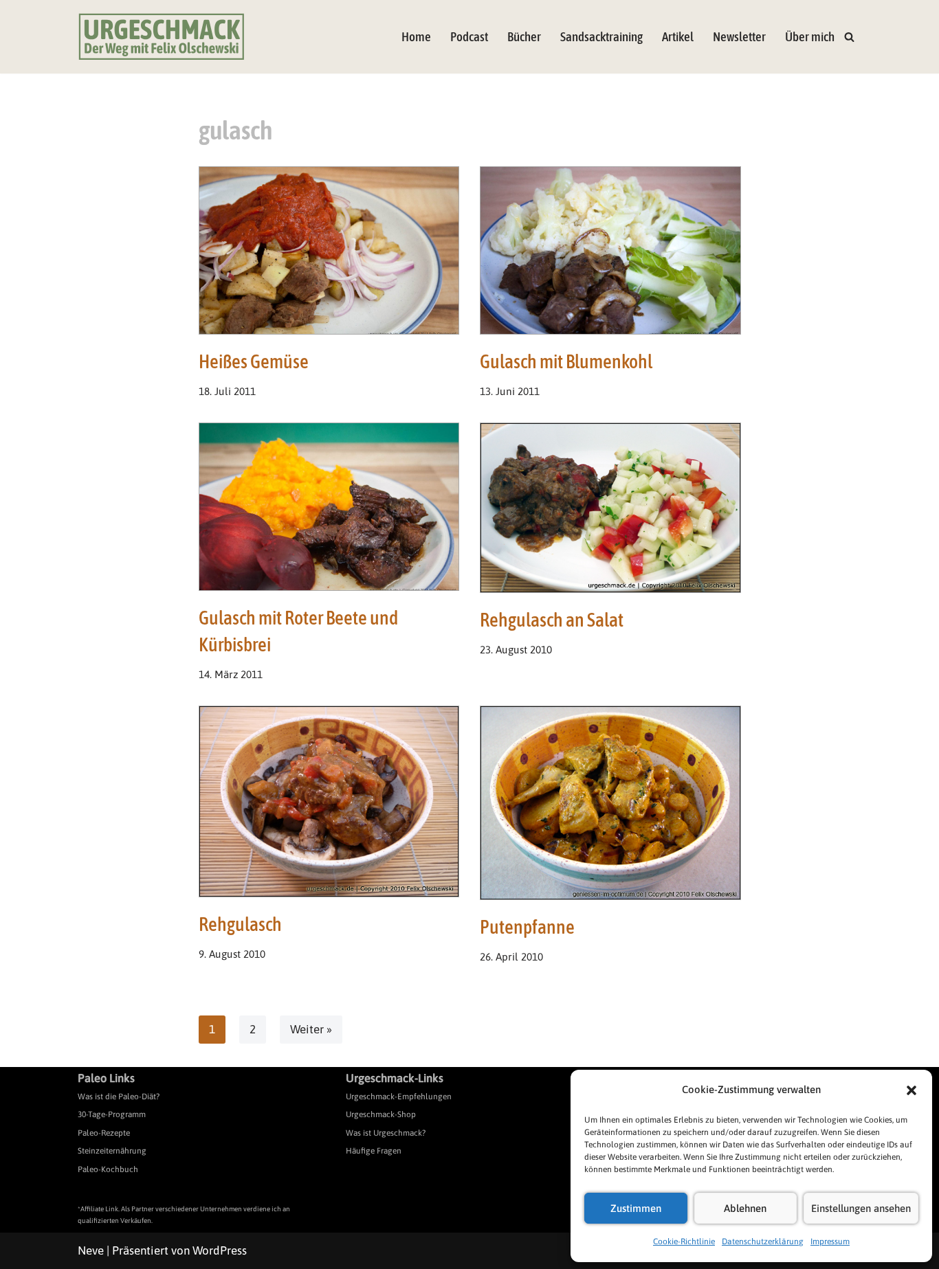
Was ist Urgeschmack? (386, 1133)
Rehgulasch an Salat (551, 620)
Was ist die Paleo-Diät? (118, 1096)
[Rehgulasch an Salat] (610, 508)
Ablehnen (745, 1208)
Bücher (524, 37)
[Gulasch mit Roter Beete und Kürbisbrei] (329, 507)
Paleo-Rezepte (104, 1133)
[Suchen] (849, 37)
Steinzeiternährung (112, 1151)
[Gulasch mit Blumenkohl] (610, 250)
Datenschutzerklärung (763, 1241)
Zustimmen (635, 1208)
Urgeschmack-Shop (381, 1114)
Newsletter (739, 37)
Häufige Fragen (373, 1151)
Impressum (830, 1241)
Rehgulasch (240, 924)
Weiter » (311, 1029)
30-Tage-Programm (112, 1114)
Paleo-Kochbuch (108, 1169)
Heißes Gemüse (254, 361)
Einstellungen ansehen (861, 1208)
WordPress (219, 1250)
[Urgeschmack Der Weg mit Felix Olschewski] (161, 36)
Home (416, 37)
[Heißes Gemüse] (329, 250)
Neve (91, 1250)
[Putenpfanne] (610, 803)
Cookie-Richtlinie (684, 1241)
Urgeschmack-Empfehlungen (399, 1096)
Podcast (469, 37)
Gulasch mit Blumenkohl (566, 361)
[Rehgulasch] (329, 801)
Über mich (810, 37)
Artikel (678, 37)
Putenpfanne (527, 927)
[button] (911, 1090)
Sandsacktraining (601, 37)
